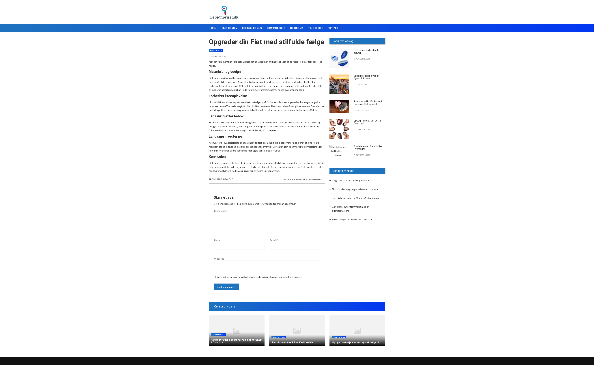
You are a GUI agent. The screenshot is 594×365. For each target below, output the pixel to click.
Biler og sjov (229, 28)
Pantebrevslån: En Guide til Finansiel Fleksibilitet (368, 103)
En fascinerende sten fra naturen (367, 51)
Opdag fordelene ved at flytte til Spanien (366, 77)
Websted (219, 258)
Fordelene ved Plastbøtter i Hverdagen (368, 148)
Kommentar (221, 210)
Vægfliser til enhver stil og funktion (351, 180)
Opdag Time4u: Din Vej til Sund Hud (367, 122)
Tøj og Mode (315, 28)
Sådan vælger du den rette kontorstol (352, 219)
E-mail (274, 240)
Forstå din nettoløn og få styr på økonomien (355, 197)
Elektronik (296, 28)
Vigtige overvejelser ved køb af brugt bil (355, 342)
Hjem (214, 28)
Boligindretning (252, 28)
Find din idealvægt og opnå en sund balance (355, 189)
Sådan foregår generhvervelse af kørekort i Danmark (236, 341)
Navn (218, 240)
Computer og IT (276, 28)
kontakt (333, 28)
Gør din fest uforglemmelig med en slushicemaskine (350, 208)
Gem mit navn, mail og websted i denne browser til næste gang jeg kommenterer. (260, 276)
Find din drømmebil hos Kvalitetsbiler (293, 342)
